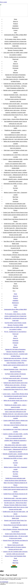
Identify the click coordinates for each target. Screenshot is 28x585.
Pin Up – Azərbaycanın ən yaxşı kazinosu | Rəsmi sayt (15, 58)
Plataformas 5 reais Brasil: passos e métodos (15, 172)
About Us (15, 21)
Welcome (15, 72)
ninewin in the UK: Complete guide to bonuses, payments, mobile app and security (15, 278)
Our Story (15, 188)
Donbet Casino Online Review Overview (15, 259)
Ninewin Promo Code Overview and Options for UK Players (15, 267)
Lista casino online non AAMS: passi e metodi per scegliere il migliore (15, 53)
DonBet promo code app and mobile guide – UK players (15, 238)
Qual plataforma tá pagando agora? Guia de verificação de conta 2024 (15, 122)
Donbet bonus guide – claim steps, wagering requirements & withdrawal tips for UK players (15, 225)
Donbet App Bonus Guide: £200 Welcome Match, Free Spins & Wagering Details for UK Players (15, 208)
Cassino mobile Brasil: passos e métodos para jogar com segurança (15, 147)
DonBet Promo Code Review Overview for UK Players (15, 220)
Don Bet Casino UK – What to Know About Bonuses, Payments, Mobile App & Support (15, 229)
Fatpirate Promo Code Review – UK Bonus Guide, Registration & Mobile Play (15, 87)
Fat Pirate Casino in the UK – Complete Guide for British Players (15, 80)
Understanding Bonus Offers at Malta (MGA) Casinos (15, 36)
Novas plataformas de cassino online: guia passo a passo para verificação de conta (15, 136)
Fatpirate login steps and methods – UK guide (15, 84)
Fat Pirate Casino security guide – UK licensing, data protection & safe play (15, 105)
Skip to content (3, 2)
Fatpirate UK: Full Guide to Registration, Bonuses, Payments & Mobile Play (15, 76)
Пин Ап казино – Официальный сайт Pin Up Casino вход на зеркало (15, 176)
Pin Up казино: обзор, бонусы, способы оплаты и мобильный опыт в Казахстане (15, 40)
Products (15, 24)
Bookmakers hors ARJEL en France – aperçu (15, 184)
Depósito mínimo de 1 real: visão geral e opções (15, 139)
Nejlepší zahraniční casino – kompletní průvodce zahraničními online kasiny (15, 180)
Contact (15, 30)
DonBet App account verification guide (15, 204)
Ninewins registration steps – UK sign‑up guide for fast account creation (15, 262)
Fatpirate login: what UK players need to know (15, 108)
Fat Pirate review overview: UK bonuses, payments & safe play (15, 100)
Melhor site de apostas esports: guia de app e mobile (15, 127)
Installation (15, 26)
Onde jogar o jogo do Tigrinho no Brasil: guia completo (15, 151)
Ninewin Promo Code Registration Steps (15, 281)
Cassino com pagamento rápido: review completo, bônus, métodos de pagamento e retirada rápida (15, 166)
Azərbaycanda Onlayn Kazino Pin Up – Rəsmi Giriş (15, 116)
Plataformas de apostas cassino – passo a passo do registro (15, 131)
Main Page (15, 197)
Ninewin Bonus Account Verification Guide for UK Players (15, 251)
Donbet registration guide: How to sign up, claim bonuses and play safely (15, 233)
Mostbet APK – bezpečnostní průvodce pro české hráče (15, 45)
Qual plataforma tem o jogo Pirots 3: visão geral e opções (15, 156)
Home (15, 19)
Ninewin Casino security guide (15, 270)
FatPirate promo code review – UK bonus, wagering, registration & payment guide (15, 111)
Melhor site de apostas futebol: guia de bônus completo (15, 142)
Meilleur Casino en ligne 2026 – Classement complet (15, 193)
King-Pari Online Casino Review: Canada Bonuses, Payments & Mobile (15, 49)
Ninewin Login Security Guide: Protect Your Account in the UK (15, 247)
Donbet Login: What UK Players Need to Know (15, 212)
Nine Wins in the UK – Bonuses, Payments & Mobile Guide (15, 242)
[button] (14, 291)
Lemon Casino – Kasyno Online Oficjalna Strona (15, 119)
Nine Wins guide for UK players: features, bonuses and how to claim (15, 273)
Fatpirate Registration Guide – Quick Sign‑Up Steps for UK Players (15, 96)
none (15, 32)
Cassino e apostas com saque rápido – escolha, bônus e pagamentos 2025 (15, 160)
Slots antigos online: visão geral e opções (15, 170)
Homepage (15, 66)
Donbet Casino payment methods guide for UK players (15, 216)
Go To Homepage (4, 581)
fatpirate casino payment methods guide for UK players (15, 91)
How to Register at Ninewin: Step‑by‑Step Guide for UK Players (15, 256)
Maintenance (15, 28)
